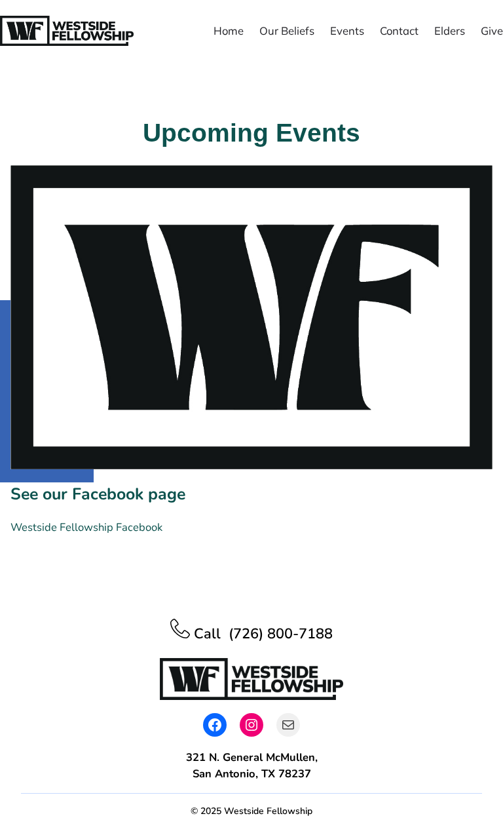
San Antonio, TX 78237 (252, 773)
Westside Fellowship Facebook (86, 527)
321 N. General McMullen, (252, 757)
